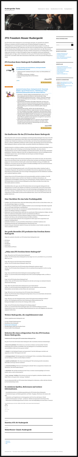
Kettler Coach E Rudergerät (11, 324)
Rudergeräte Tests (12, 9)
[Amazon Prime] (34, 80)
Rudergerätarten (68, 8)
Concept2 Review (60, 72)
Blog (6, 443)
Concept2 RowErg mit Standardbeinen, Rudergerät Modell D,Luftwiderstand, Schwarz (31, 68)
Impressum (8, 441)
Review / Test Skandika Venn (62, 73)
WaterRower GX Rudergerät (62, 54)
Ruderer (6, 407)
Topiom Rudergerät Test (61, 69)
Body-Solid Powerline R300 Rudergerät (64, 57)
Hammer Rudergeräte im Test (62, 66)
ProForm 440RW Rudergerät (62, 58)
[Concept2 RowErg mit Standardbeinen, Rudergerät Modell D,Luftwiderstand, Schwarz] (10, 70)
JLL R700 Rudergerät (61, 55)
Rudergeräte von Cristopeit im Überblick (64, 67)
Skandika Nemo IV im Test (57, 8)
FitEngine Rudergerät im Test (62, 53)
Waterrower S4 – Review (43, 8)
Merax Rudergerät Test (61, 70)
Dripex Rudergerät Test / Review (63, 71)
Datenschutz (8, 442)
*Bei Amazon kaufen (47, 82)
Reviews (6, 411)
